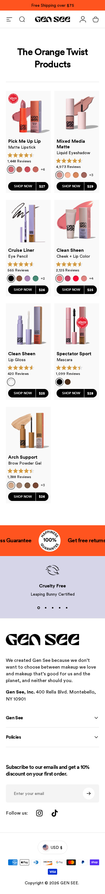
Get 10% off (36, 467)
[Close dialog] (99, 425)
